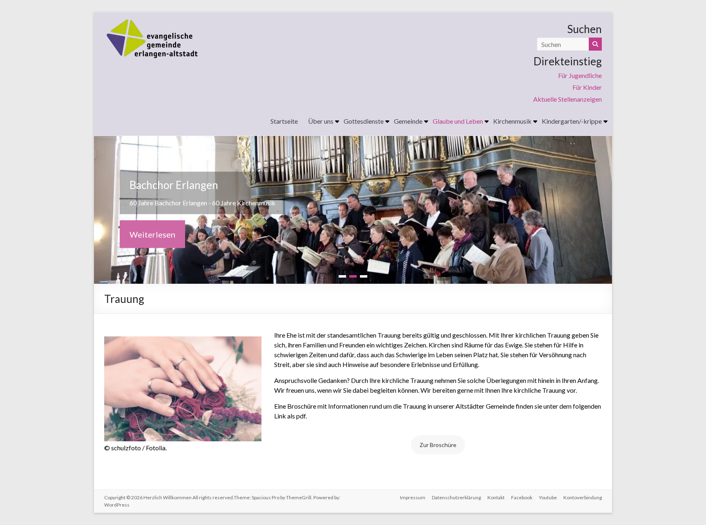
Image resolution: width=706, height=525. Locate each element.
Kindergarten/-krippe (572, 121)
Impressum (412, 497)
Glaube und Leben (458, 121)
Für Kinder (587, 87)
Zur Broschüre (438, 444)
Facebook (521, 497)
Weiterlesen (152, 234)
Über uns (320, 121)
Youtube (548, 497)
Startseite (284, 121)
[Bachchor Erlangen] (353, 141)
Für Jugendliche (580, 75)
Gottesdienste (364, 121)
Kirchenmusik (512, 121)
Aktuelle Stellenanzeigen (567, 99)
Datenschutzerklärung (456, 497)
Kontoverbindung (582, 497)
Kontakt (496, 497)
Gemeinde (408, 121)
